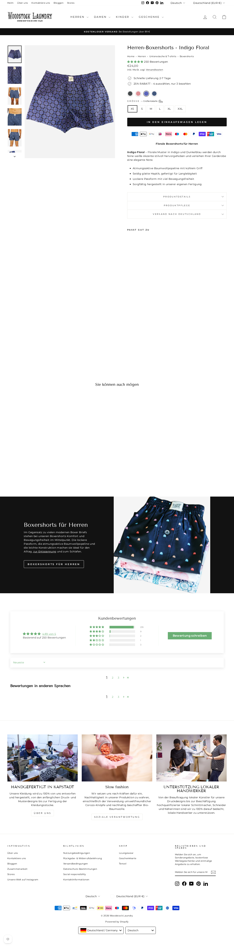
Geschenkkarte (127, 858)
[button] (135, 61)
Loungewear (126, 853)
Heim (10, 2)
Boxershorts (187, 56)
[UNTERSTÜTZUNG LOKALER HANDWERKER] (191, 757)
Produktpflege (177, 205)
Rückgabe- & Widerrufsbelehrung (82, 858)
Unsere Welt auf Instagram (22, 879)
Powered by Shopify (117, 921)
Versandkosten (154, 69)
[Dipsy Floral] (154, 93)
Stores (70, 2)
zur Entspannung (44, 551)
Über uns (22, 2)
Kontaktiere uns (40, 2)
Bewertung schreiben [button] (190, 635)
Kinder (123, 16)
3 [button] (118, 677)
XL (169, 108)
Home (130, 56)
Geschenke (150, 16)
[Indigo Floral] (146, 93)
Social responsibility (74, 874)
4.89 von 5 (49, 634)
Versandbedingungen (75, 863)
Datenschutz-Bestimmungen (80, 869)
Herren (78, 16)
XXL (180, 108)
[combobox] (101, 930)
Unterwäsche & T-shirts (162, 56)
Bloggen (58, 2)
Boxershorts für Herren (54, 564)
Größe (142, 101)
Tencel (122, 863)
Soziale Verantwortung (117, 817)
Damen (101, 16)
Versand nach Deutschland (177, 214)
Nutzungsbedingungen (76, 853)
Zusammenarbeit (17, 869)
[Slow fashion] (117, 757)
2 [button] (112, 677)
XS (132, 108)
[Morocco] (130, 93)
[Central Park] (138, 93)
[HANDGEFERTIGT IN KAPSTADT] (42, 757)
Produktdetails (177, 196)
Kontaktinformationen (76, 879)
